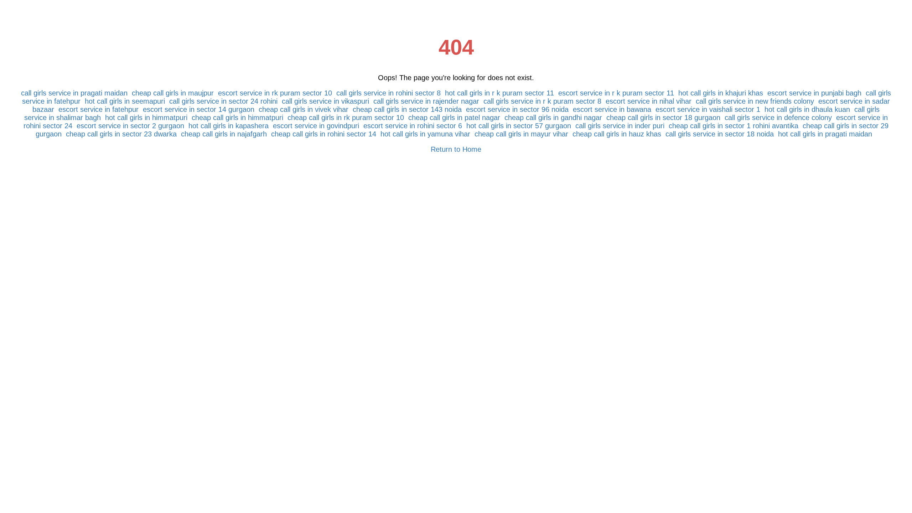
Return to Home (456, 149)
